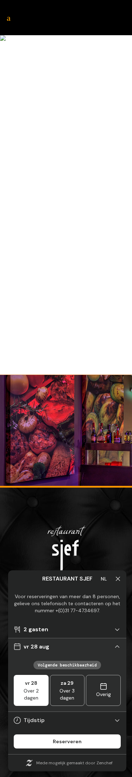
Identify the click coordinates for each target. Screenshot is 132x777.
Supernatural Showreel (59, 243)
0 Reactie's (83, 353)
